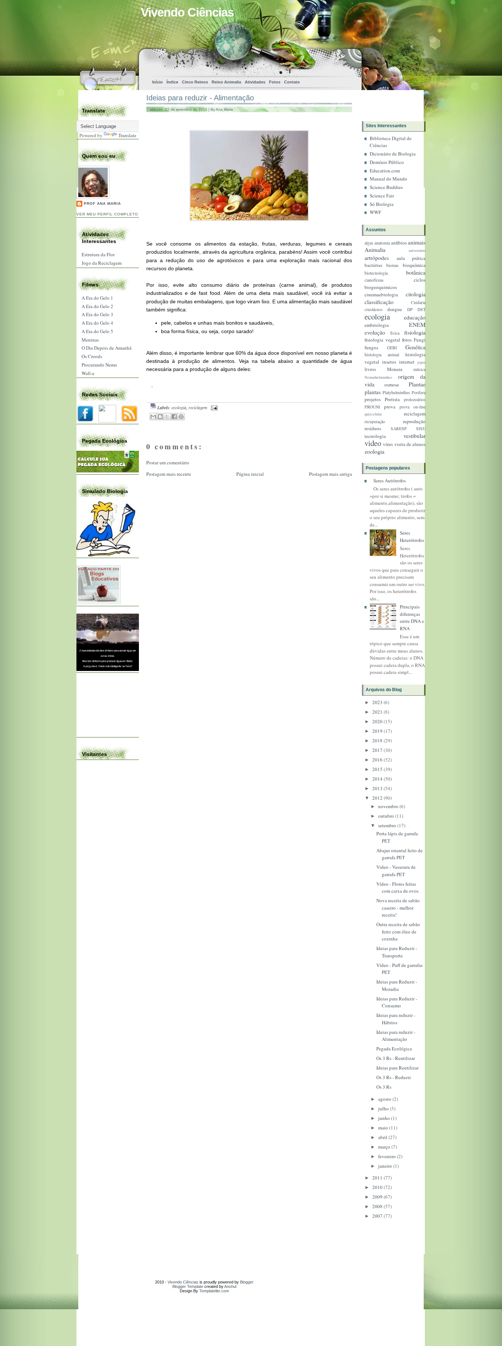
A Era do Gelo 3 (97, 314)
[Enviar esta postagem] (213, 407)
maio (383, 1127)
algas (369, 243)
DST (421, 309)
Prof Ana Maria (102, 203)
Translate (127, 135)
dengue (394, 309)
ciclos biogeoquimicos (395, 283)
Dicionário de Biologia (393, 153)
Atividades (255, 82)
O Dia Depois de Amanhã (107, 347)
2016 (377, 759)
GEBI (392, 347)
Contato (292, 82)
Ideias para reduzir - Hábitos (395, 1019)
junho (384, 1118)
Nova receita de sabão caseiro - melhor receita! (398, 907)
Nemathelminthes (378, 377)
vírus (388, 444)
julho (383, 1108)
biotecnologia (376, 273)
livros (370, 369)
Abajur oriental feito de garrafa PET (399, 854)
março (384, 1146)
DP (410, 309)
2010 (377, 1187)
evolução (375, 332)
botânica (416, 272)
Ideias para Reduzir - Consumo (396, 1002)
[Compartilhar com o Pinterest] (181, 416)
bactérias (373, 265)
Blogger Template (187, 1286)
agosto (384, 1099)
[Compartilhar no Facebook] (174, 416)
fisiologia (415, 332)
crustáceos (374, 309)
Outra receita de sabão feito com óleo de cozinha (398, 931)
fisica (394, 333)
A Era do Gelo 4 (97, 322)
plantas (373, 392)
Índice (172, 82)
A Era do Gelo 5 (97, 331)
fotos (407, 339)
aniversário (417, 250)
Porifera (419, 392)
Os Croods (92, 356)
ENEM (417, 324)
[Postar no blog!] (160, 416)
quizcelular (373, 414)
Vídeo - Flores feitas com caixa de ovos (397, 888)
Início (157, 82)
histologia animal (382, 354)
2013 (377, 788)
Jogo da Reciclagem (102, 263)
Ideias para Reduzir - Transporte (396, 952)
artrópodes (377, 257)
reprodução (414, 421)
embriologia (377, 325)
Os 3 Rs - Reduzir (393, 1077)
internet (407, 361)
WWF (375, 212)
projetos (373, 399)
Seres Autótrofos (389, 480)
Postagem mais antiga (330, 474)
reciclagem (198, 407)
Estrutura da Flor (98, 254)
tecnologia (375, 436)
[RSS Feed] (331, 61)
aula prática (411, 258)
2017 (377, 750)
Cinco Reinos (195, 82)
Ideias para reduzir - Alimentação (200, 98)
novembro (388, 806)
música (419, 369)
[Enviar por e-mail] (153, 416)
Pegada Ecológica (394, 1048)
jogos (421, 362)
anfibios (399, 242)
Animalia (375, 249)
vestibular (415, 435)
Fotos (274, 82)
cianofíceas (374, 280)
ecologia (179, 407)
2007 (377, 1216)
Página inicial (250, 474)
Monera (394, 369)
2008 (377, 1206)
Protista (392, 399)
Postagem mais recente (168, 474)
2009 (377, 1196)
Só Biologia (382, 204)
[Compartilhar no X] (167, 416)
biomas (392, 265)
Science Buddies (386, 187)
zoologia (374, 451)
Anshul (230, 1286)
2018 (377, 740)
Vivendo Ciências (187, 12)
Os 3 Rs (383, 1086)
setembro (387, 825)
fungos (371, 347)
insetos (389, 361)
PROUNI (372, 407)
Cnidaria (418, 302)
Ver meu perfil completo (107, 214)
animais (417, 242)
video (373, 443)
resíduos (373, 428)
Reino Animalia (226, 82)
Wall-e (88, 373)
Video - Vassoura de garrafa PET (396, 871)
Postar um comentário (167, 462)
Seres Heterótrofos (412, 536)
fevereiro (387, 1156)
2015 (377, 769)
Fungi (420, 339)
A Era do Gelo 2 (97, 306)
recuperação (375, 421)
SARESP (399, 428)
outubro (386, 816)
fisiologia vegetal (382, 339)
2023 (377, 702)
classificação (379, 302)
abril (382, 1137)
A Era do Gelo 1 (97, 297)
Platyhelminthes (396, 392)
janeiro (385, 1166)
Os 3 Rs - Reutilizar (395, 1058)
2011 (377, 1177)
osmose (391, 384)
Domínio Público (387, 162)
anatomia (382, 243)
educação (415, 317)
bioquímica (414, 265)
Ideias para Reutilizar (397, 1067)
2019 (377, 731)
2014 (377, 778)
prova (389, 406)
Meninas (90, 339)
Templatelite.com (214, 1291)
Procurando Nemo (99, 364)
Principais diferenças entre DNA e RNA (412, 617)
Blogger (247, 1282)
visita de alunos (410, 444)
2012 (377, 798)
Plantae (417, 384)
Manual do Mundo (388, 178)
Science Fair (382, 195)
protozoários (415, 399)
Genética (415, 347)
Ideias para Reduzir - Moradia (396, 985)
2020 (377, 721)
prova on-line (412, 407)
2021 (377, 711)
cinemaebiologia (381, 294)
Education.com (385, 170)
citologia (416, 294)
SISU (421, 428)
